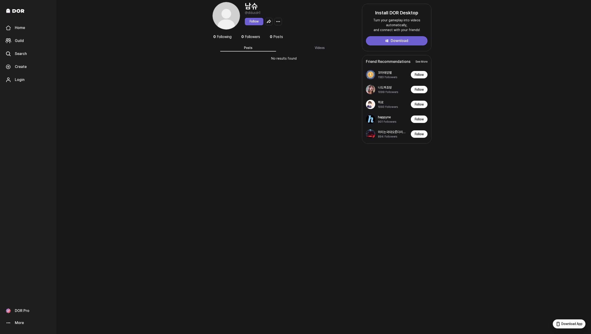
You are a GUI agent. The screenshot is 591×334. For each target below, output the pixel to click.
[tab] (248, 47)
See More (421, 61)
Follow (254, 21)
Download (399, 41)
